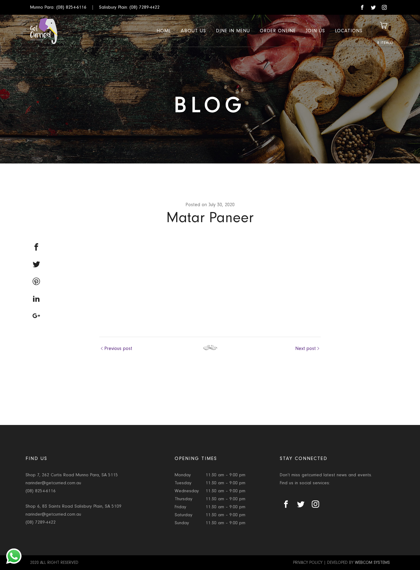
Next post (305, 348)
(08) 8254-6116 (71, 7)
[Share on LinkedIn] (36, 299)
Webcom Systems (372, 562)
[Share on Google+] (36, 316)
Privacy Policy (308, 562)
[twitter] (373, 7)
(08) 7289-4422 (144, 7)
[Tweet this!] (36, 264)
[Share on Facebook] (36, 247)
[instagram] (384, 7)
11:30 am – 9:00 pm (225, 475)
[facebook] (362, 7)
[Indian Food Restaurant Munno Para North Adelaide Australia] (44, 31)
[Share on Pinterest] (36, 281)
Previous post (118, 348)
